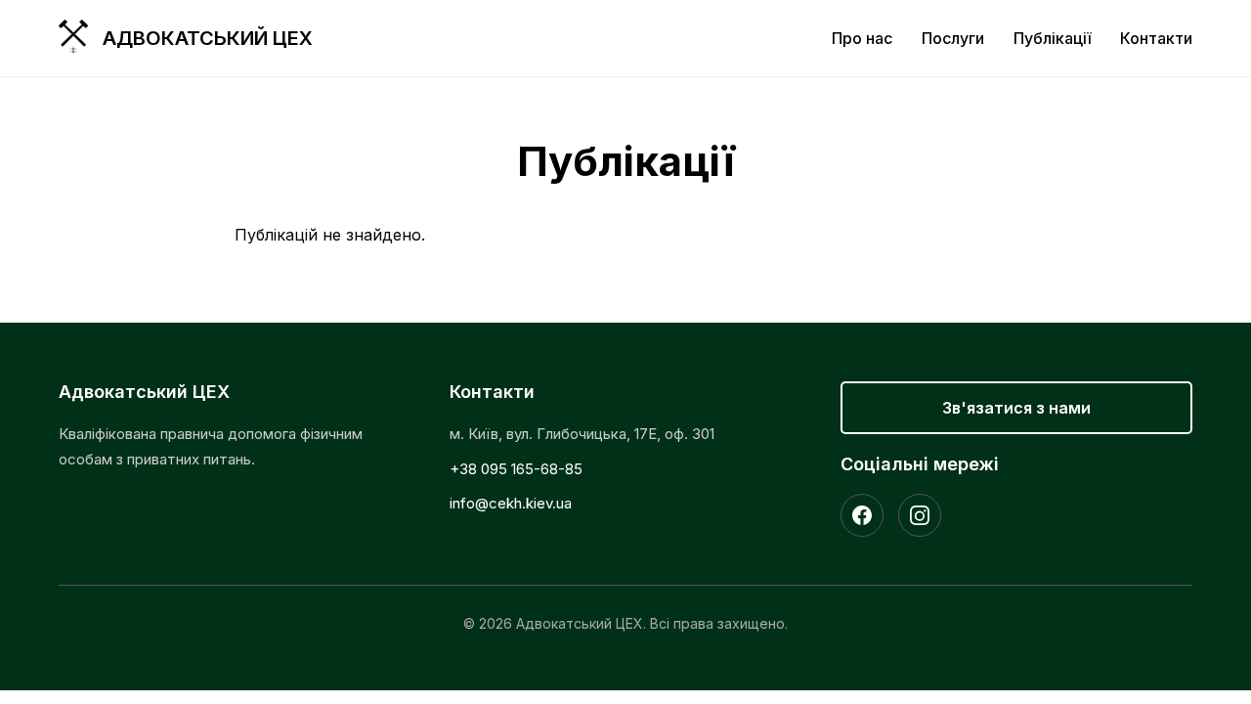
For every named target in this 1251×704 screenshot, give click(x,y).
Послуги (953, 38)
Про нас (862, 38)
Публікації (1052, 38)
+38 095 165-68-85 (516, 469)
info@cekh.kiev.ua (511, 503)
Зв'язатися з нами (1016, 408)
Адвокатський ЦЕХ (208, 38)
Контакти (1156, 38)
